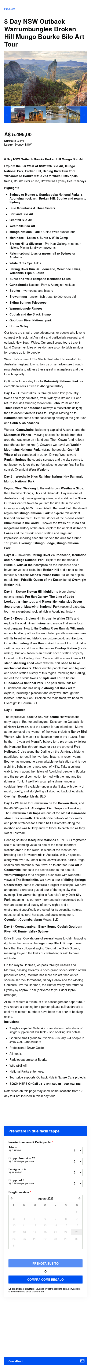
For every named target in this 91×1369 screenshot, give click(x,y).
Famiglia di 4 (17, 1170)
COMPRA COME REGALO (45, 1279)
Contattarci (15, 1361)
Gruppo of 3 (21, 1181)
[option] (14, 114)
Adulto (14, 1148)
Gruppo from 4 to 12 (21, 1159)
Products (9, 9)
